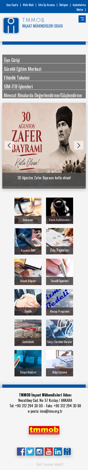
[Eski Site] (67, 451)
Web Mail (28, 4)
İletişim (63, 4)
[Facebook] (21, 451)
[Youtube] (48, 451)
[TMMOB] (44, 429)
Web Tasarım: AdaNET (50, 464)
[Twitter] (30, 451)
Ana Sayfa (12, 4)
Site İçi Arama (46, 4)
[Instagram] (39, 451)
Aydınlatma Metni (79, 7)
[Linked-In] (58, 451)
